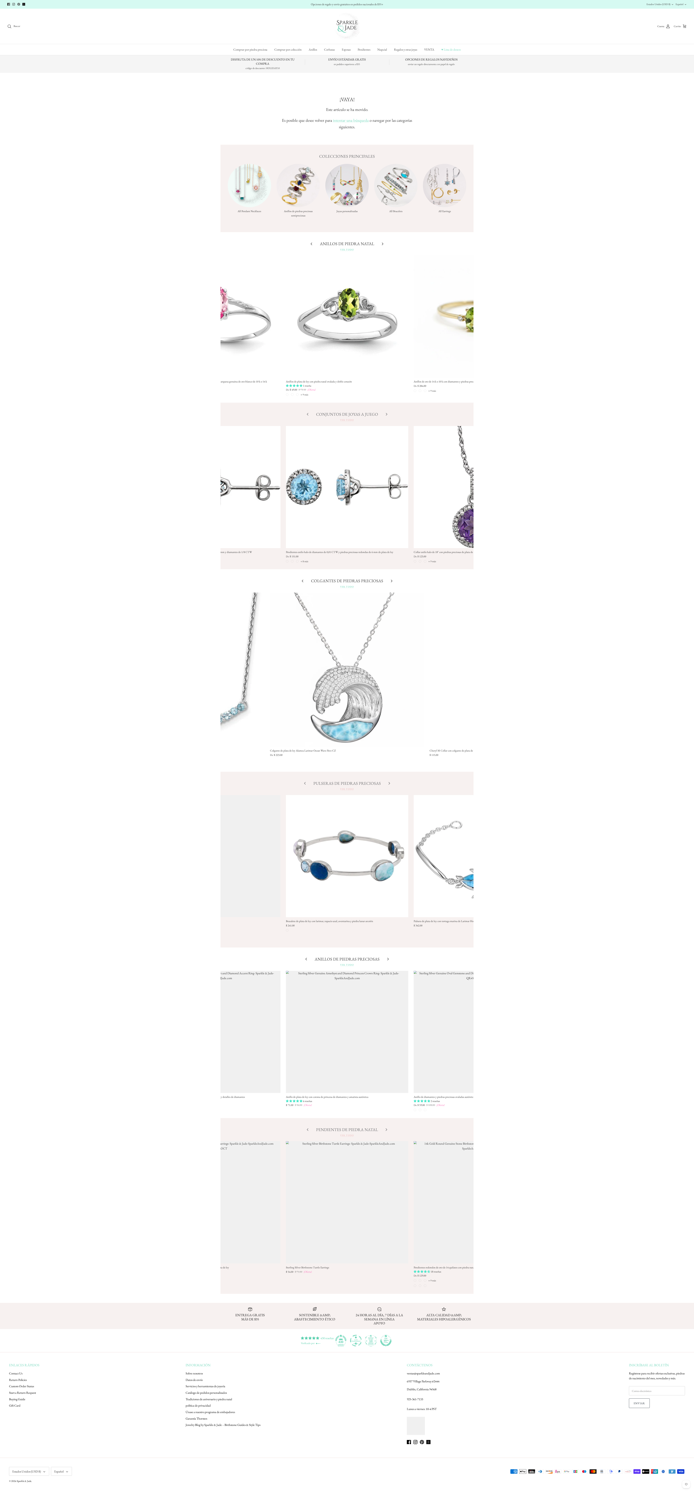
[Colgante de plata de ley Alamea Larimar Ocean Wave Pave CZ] (347, 670)
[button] (294, 385)
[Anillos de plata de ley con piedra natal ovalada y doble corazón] (347, 316)
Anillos (313, 49)
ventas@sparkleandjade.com (423, 1373)
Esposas (346, 49)
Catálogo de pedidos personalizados (206, 1393)
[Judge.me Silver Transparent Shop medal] (356, 1340)
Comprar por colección (288, 49)
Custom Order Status (21, 1386)
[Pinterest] (18, 4)
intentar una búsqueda (351, 120)
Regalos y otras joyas (405, 49)
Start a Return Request (22, 1393)
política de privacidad (198, 1405)
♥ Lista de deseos (451, 49)
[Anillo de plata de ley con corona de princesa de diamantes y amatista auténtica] (347, 1032)
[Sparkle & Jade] (347, 26)
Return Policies (18, 1380)
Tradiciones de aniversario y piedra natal (209, 1399)
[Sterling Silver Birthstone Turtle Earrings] (347, 1202)
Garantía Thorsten (196, 1418)
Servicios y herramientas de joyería (205, 1386)
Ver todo (347, 249)
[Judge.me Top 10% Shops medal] (386, 1340)
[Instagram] (13, 4)
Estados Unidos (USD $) (658, 4)
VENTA (429, 49)
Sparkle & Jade (24, 1481)
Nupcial (382, 49)
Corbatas (329, 49)
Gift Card (14, 1405)
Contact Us (15, 1373)
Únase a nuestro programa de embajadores (210, 1412)
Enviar (639, 1403)
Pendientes (364, 49)
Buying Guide (17, 1399)
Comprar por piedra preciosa (250, 49)
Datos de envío (194, 1380)
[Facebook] (8, 4)
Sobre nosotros (194, 1373)
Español (679, 4)
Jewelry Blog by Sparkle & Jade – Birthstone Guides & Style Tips (223, 1425)
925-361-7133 (415, 1399)
